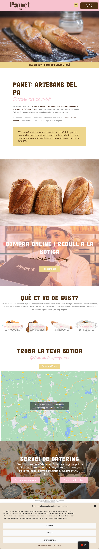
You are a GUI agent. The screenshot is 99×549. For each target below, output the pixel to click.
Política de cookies (44, 545)
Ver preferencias (49, 540)
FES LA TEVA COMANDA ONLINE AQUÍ (49, 64)
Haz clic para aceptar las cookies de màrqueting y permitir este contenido (49, 406)
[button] (95, 506)
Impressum (57, 545)
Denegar (49, 533)
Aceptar (49, 525)
